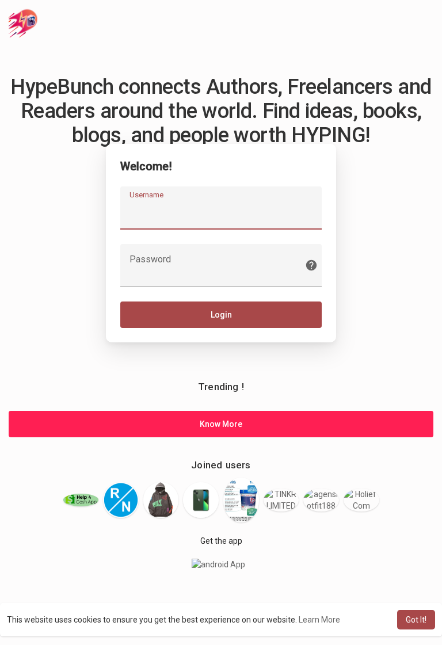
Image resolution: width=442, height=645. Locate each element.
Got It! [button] (416, 619)
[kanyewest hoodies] (161, 500)
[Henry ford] (81, 500)
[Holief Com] (361, 500)
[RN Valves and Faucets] (121, 500)
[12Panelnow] (241, 500)
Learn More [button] (319, 619)
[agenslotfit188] (321, 500)
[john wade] (201, 500)
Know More (221, 424)
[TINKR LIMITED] (281, 500)
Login (221, 314)
